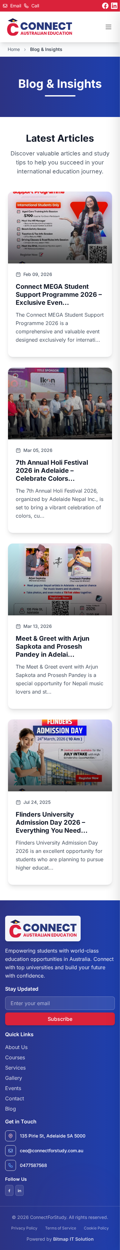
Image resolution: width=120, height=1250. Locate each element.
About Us (16, 1047)
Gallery (13, 1078)
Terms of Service (60, 1228)
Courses (15, 1057)
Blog (10, 1108)
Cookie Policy (96, 1228)
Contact (14, 1098)
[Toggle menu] (108, 27)
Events (13, 1088)
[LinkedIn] (114, 6)
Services (15, 1067)
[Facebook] (105, 6)
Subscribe (60, 1019)
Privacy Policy (24, 1228)
